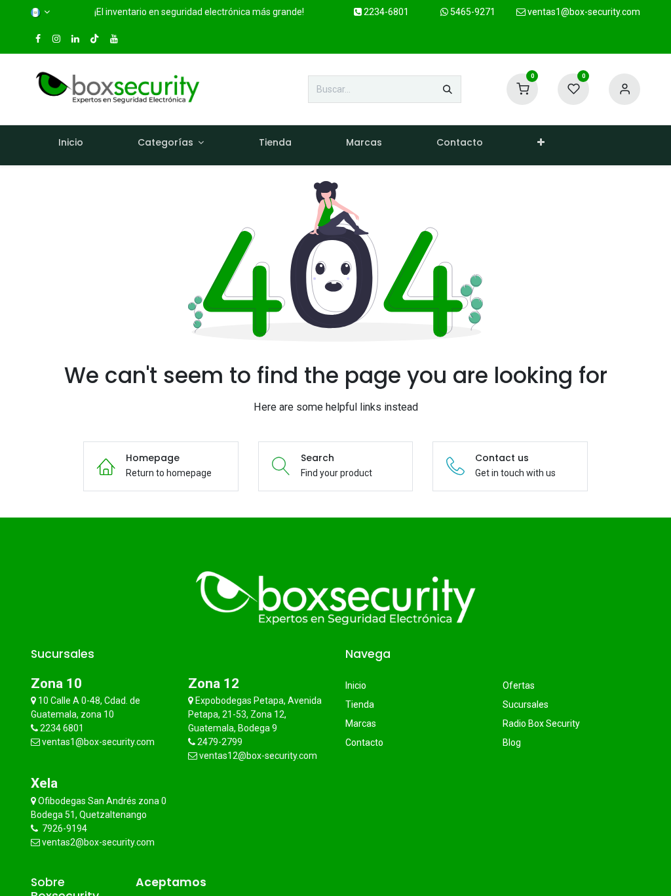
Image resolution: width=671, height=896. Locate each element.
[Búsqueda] (447, 89)
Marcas (360, 723)
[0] (522, 88)
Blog (512, 742)
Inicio (355, 685)
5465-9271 (471, 12)
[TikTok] (94, 38)
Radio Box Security (541, 723)
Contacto (364, 742)
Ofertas (519, 685)
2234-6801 (385, 12)
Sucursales (525, 704)
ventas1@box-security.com (583, 12)
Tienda (359, 704)
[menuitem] (70, 145)
